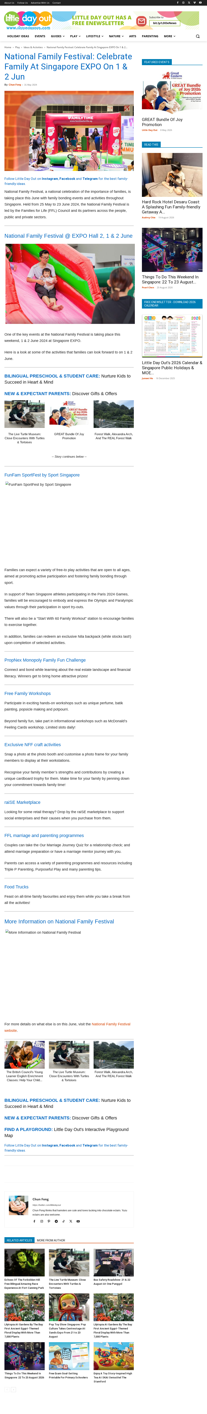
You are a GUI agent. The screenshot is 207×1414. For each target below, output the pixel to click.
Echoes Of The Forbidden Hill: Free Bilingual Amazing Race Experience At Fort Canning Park (24, 1283)
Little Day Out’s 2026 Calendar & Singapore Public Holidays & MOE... (172, 367)
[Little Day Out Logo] (28, 20)
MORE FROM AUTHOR (51, 1240)
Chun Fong (15, 84)
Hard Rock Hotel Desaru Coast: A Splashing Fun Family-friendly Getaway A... (171, 206)
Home (7, 47)
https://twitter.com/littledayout (47, 1205)
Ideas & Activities (33, 47)
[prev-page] (7, 1389)
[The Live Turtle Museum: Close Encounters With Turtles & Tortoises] (24, 414)
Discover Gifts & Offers (94, 393)
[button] (198, 36)
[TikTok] (65, 1221)
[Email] (46, 1174)
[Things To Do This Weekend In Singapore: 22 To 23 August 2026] (24, 1356)
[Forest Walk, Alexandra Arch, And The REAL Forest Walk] (114, 414)
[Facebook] (177, 3)
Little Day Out (149, 130)
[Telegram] (64, 1174)
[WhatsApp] (36, 1174)
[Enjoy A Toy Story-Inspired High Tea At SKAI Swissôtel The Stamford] (114, 1356)
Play (17, 47)
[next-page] (13, 1389)
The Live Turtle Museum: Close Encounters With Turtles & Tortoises (25, 438)
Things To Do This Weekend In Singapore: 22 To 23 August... (170, 279)
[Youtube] (200, 3)
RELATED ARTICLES (19, 1240)
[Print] (55, 1174)
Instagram (50, 179)
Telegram (90, 179)
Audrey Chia (148, 217)
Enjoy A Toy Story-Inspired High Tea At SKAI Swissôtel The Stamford (113, 1377)
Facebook (67, 179)
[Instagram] (183, 3)
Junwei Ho (147, 378)
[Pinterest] (27, 1174)
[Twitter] (189, 3)
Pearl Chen (148, 287)
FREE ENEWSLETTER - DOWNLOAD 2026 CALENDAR (170, 303)
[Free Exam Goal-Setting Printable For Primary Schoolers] (69, 1356)
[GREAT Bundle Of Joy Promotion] (69, 414)
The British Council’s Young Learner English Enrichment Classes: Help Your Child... (24, 1076)
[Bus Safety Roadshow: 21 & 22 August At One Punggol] (114, 1262)
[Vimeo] (194, 3)
